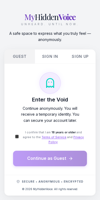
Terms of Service (54, 137)
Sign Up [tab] (80, 56)
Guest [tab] (20, 56)
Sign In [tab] (50, 56)
